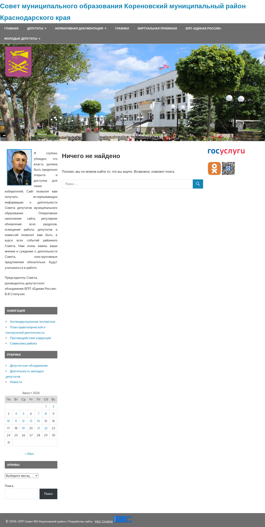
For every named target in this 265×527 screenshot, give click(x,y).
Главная (11, 28)
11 (16, 421)
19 (23, 428)
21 (38, 428)
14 (38, 421)
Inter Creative (104, 521)
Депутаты (35, 28)
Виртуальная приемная (157, 28)
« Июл (29, 454)
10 (8, 421)
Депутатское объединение (29, 366)
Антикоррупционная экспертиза (32, 322)
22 (46, 428)
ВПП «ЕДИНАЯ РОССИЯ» (203, 28)
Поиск (9, 486)
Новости (16, 382)
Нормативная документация (79, 28)
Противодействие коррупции (30, 338)
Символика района (23, 343)
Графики (122, 28)
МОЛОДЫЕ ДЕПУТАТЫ (20, 38)
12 (23, 421)
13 (31, 421)
